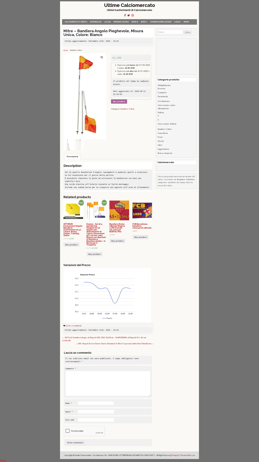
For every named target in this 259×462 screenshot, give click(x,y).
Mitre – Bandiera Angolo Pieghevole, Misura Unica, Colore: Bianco (103, 33)
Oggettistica (163, 149)
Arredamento (164, 101)
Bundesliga (96, 22)
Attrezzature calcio (166, 105)
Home (65, 50)
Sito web (69, 420)
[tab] (72, 156)
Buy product (119, 101)
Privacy (3, 460)
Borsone (161, 88)
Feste (160, 137)
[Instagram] (133, 15)
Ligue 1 (177, 22)
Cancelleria (163, 133)
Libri (160, 145)
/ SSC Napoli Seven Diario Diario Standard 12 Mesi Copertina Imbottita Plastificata (115, 343)
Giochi (161, 141)
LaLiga (107, 22)
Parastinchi (163, 96)
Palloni (161, 112)
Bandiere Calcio (127, 109)
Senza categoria (165, 153)
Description (72, 156)
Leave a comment (73, 325)
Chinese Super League (160, 22)
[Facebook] (125, 15)
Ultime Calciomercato (129, 5)
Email (69, 412)
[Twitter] (128, 15)
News (186, 22)
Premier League (121, 22)
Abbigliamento (164, 85)
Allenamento (163, 108)
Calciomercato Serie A (76, 22)
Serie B (134, 22)
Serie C (144, 22)
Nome (68, 403)
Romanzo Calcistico (186, 179)
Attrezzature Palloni (167, 124)
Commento (70, 369)
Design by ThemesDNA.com (183, 455)
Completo (162, 92)
